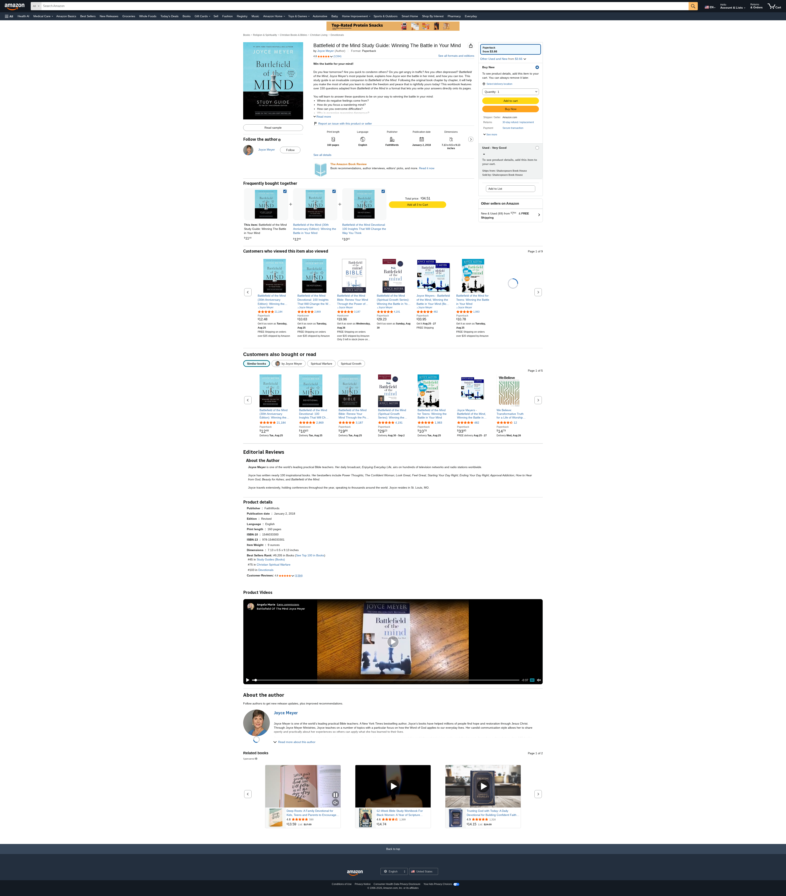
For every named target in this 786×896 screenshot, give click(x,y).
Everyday (471, 16)
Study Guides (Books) (271, 559)
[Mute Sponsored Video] (335, 803)
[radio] (510, 49)
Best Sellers (88, 16)
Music (255, 16)
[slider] (385, 680)
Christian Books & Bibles (293, 35)
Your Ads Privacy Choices (437, 884)
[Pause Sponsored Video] (335, 795)
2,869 (320, 422)
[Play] (246, 680)
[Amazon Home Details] (284, 16)
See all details (322, 155)
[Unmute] (539, 680)
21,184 (281, 422)
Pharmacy (454, 16)
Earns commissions (288, 604)
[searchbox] (365, 6)
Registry (242, 16)
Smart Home (410, 16)
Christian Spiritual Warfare (273, 564)
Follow (290, 150)
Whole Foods (147, 16)
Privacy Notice (363, 884)
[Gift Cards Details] (209, 16)
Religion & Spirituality (265, 35)
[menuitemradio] (532, 680)
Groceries (128, 16)
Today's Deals (169, 16)
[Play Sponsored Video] (393, 786)
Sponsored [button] (248, 758)
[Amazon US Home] (355, 873)
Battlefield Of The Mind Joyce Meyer (281, 608)
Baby (334, 16)
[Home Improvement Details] (369, 16)
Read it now (426, 168)
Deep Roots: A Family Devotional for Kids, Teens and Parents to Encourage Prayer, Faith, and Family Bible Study (311, 813)
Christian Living (319, 35)
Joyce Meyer (325, 50)
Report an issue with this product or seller (345, 123)
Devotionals (337, 35)
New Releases (109, 16)
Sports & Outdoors (386, 16)
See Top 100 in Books (310, 555)
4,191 (399, 422)
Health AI (23, 16)
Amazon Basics (66, 16)
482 (476, 422)
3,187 (359, 422)
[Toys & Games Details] (309, 16)
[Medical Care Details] (52, 16)
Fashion (227, 16)
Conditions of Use (342, 884)
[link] (315, 204)
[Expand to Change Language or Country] (715, 7)
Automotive (320, 16)
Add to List (495, 188)
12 (515, 422)
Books (187, 16)
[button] (9, 16)
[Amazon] (15, 6)
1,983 (438, 422)
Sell (215, 16)
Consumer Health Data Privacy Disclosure (397, 884)
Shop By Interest (433, 16)
